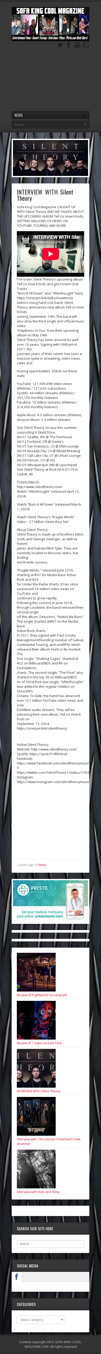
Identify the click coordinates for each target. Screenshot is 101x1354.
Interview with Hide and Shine (38, 1192)
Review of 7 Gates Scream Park (39, 1043)
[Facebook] (69, 45)
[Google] (86, 45)
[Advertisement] (50, 81)
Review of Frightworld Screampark (42, 995)
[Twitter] (60, 45)
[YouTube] (77, 45)
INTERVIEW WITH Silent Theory (38, 1091)
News (42, 865)
